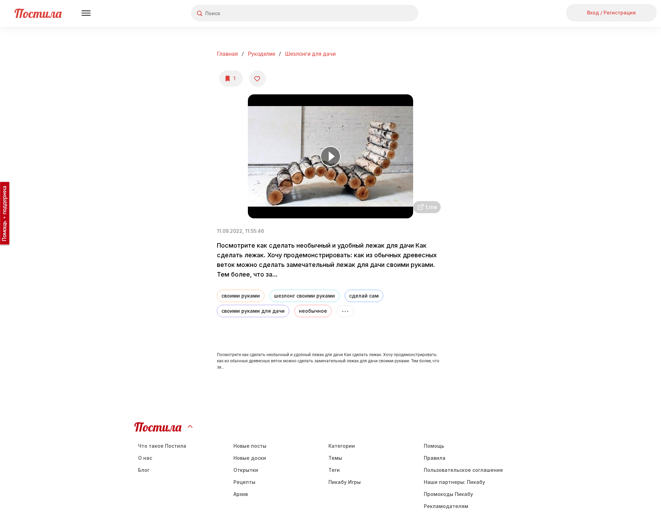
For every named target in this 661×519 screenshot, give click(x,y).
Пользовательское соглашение (463, 470)
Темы (335, 458)
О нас (145, 458)
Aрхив (240, 494)
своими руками (240, 296)
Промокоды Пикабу (448, 494)
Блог (143, 470)
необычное (313, 311)
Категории (341, 446)
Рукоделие (261, 54)
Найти (387, 13)
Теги (334, 470)
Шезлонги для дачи (310, 54)
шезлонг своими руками (304, 296)
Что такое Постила (162, 446)
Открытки (245, 470)
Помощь (434, 446)
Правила (434, 458)
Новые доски (249, 458)
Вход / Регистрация (611, 12)
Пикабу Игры (344, 482)
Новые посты (249, 446)
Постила (38, 13)
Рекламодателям (446, 506)
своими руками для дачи (253, 311)
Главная (227, 54)
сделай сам (364, 296)
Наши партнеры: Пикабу (454, 482)
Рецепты (244, 482)
